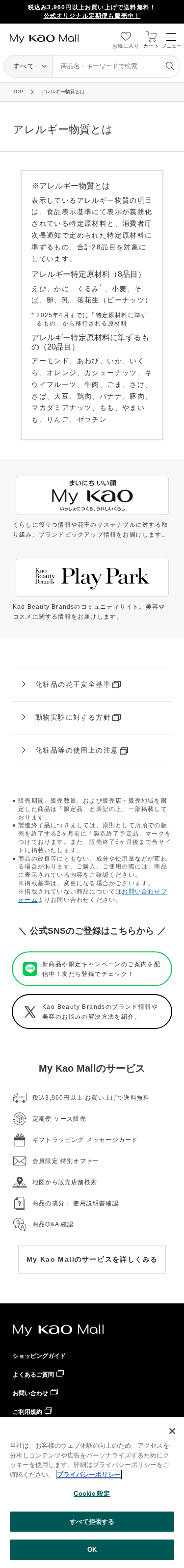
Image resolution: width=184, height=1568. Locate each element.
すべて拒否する (92, 1521)
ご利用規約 (27, 1411)
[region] (92, 1492)
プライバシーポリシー (89, 1474)
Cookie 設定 (92, 1493)
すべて (23, 66)
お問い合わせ (30, 1393)
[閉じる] (172, 1431)
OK (92, 1549)
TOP (18, 91)
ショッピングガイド (39, 1355)
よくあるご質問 (33, 1374)
